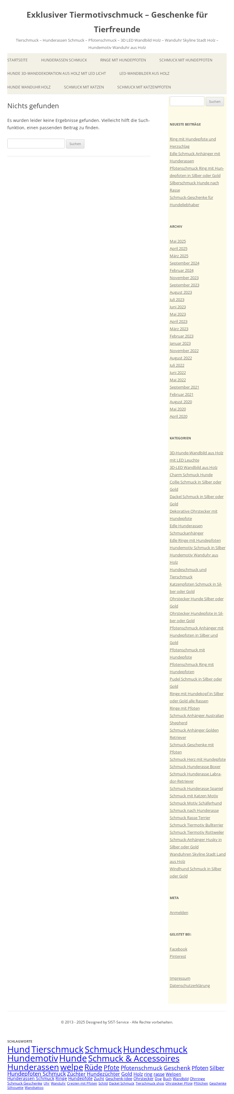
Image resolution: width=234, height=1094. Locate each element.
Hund (18, 1049)
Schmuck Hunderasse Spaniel (196, 788)
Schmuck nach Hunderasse (194, 810)
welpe (71, 1066)
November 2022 (184, 350)
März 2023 (179, 328)
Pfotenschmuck (141, 1068)
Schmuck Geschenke (24, 1083)
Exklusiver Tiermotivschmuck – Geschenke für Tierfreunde (117, 22)
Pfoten (200, 1067)
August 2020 (181, 401)
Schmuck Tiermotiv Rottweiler (197, 832)
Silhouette (15, 1087)
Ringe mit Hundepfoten (123, 60)
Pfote (111, 1067)
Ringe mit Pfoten (185, 708)
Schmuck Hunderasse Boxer (195, 766)
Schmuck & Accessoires (133, 1058)
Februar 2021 (181, 394)
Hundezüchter (103, 1074)
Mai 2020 (178, 409)
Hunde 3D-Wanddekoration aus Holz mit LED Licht (56, 73)
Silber (217, 1067)
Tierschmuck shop (150, 1083)
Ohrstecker (143, 1078)
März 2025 (179, 255)
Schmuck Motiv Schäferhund (196, 803)
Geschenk (177, 1068)
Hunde (73, 1058)
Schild (103, 1083)
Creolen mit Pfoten (82, 1083)
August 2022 (181, 358)
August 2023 (181, 292)
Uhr (47, 1083)
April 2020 (178, 416)
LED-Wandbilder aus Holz (144, 73)
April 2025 (178, 248)
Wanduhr (58, 1083)
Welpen (173, 1074)
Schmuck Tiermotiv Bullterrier (196, 825)
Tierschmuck (57, 1049)
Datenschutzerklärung (190, 985)
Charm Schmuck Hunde (191, 474)
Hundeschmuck (155, 1049)
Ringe (61, 1078)
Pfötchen (201, 1083)
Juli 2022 (177, 365)
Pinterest (178, 956)
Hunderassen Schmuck (64, 60)
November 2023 (184, 277)
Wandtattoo (34, 1087)
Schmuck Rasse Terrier (190, 817)
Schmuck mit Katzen (84, 87)
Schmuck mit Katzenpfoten (144, 87)
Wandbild (181, 1078)
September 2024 (184, 263)
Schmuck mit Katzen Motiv (194, 795)
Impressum (180, 978)
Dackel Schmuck (121, 1083)
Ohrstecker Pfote (179, 1083)
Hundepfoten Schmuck (36, 1073)
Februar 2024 (181, 270)
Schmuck (103, 1049)
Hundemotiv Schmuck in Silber (197, 547)
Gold (126, 1074)
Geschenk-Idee (118, 1078)
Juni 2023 (178, 307)
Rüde (93, 1067)
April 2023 (178, 321)
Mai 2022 (178, 380)
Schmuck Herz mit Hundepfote (198, 759)
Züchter (76, 1073)
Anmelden (179, 912)
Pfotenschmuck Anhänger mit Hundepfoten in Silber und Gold (197, 635)
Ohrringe (197, 1078)
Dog (158, 1078)
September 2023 (184, 285)
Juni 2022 (178, 372)
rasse (159, 1074)
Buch (167, 1078)
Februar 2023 (181, 336)
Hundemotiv (32, 1058)
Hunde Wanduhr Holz (29, 87)
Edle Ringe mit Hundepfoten (195, 540)
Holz (138, 1074)
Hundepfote (80, 1078)
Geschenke (217, 1083)
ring (148, 1074)
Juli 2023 (177, 299)
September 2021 (184, 387)
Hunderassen (33, 1066)
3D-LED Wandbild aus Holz (194, 467)
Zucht (99, 1078)
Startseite (17, 60)
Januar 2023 (180, 343)
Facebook (178, 949)
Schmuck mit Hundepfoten (185, 60)
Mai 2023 (178, 314)
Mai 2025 (178, 241)
